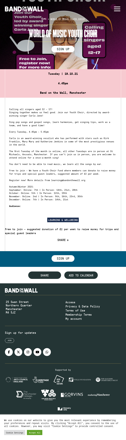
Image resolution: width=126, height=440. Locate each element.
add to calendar (81, 275)
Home (44, 18)
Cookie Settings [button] (14, 432)
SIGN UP (63, 49)
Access (70, 302)
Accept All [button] (34, 432)
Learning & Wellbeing (63, 220)
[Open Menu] (117, 9)
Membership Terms (78, 314)
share (45, 275)
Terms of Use (75, 310)
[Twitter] (18, 352)
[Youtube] (37, 352)
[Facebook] (9, 352)
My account (73, 319)
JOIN (9, 340)
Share (61, 240)
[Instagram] (28, 352)
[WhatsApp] (47, 352)
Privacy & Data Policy (82, 306)
